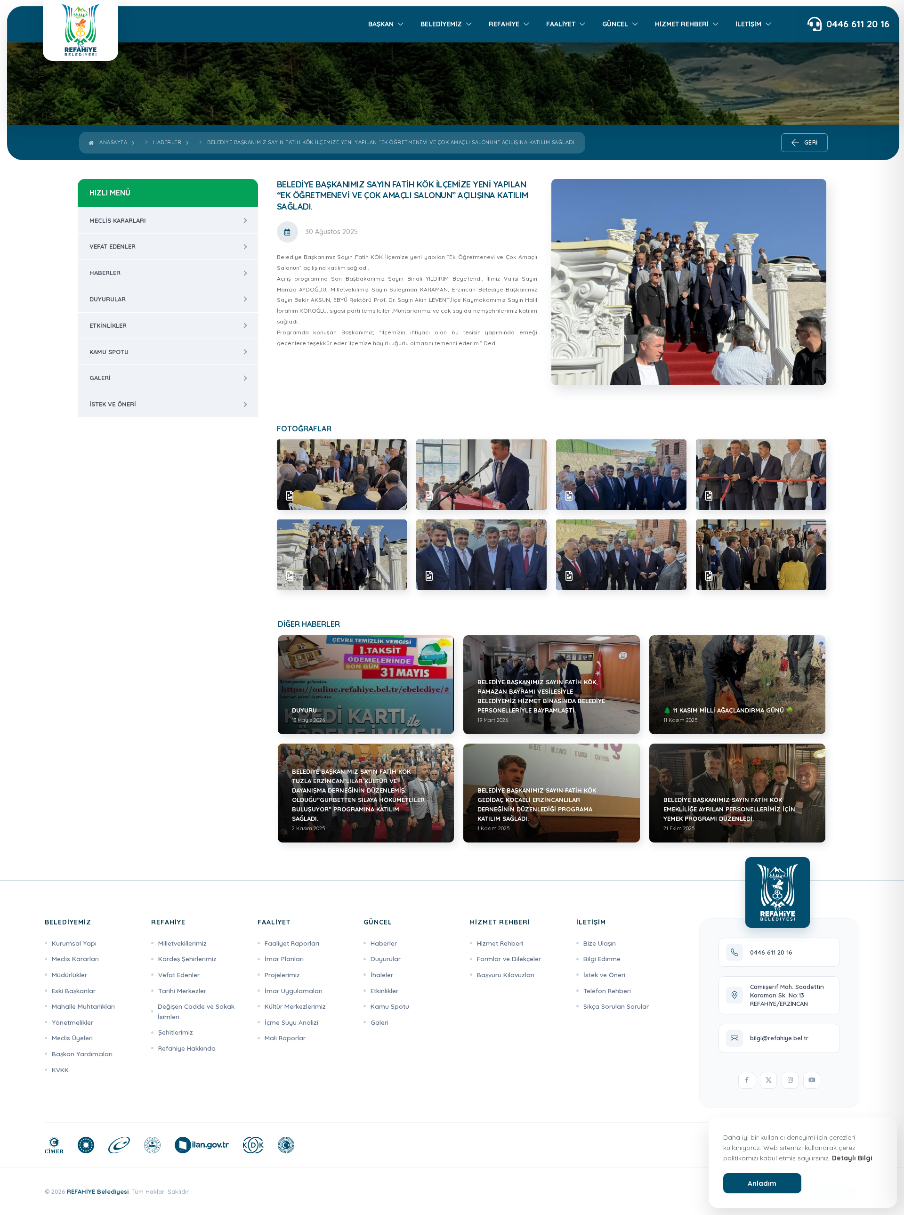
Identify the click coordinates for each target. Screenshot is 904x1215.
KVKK (60, 1070)
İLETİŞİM (748, 24)
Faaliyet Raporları (292, 943)
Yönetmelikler (72, 1022)
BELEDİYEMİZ (441, 24)
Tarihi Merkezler (182, 991)
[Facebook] (746, 1080)
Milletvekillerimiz (182, 943)
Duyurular (107, 299)
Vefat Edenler (112, 246)
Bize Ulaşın (599, 943)
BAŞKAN (381, 24)
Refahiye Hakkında (187, 1048)
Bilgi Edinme (602, 959)
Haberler (167, 142)
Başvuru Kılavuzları (505, 975)
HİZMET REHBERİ (682, 24)
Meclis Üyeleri (72, 1038)
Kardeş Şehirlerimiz (187, 959)
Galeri (100, 377)
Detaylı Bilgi (852, 1158)
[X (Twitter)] (768, 1080)
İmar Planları (284, 959)
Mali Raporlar (285, 1038)
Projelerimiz (282, 975)
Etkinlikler (108, 325)
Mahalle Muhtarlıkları (83, 1006)
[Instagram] (790, 1080)
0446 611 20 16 (857, 24)
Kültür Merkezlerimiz (295, 1006)
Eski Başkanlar (74, 991)
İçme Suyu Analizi (291, 1022)
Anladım (762, 1183)
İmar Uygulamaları (294, 991)
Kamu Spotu (109, 352)
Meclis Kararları (117, 220)
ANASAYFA (111, 142)
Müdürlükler (69, 975)
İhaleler (382, 975)
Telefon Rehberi (607, 991)
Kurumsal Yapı (74, 943)
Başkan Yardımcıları (82, 1054)
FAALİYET (560, 24)
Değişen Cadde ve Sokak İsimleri (196, 1011)
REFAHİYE (504, 24)
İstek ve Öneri (112, 404)
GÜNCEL (615, 24)
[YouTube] (811, 1080)
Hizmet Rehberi (500, 943)
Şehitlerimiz (175, 1032)
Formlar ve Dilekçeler (509, 959)
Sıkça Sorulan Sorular (616, 1006)
